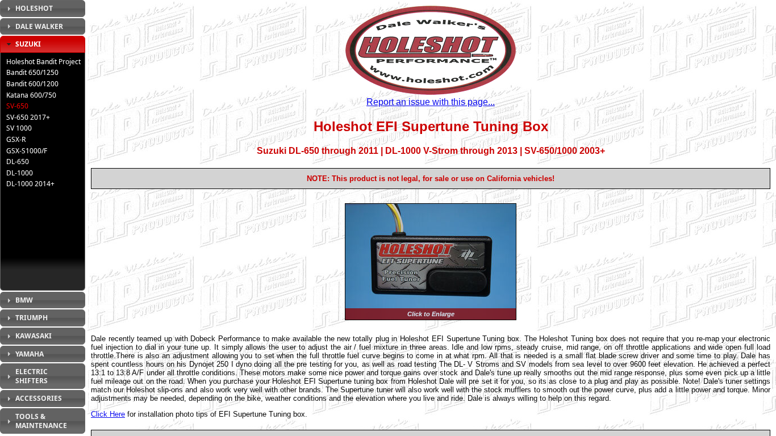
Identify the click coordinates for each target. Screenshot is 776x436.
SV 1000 (19, 128)
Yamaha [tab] (29, 354)
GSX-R (16, 139)
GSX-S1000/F (26, 151)
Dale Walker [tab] (39, 26)
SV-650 (17, 106)
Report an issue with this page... (430, 102)
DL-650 (17, 161)
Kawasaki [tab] (33, 336)
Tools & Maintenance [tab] (41, 421)
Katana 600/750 (31, 95)
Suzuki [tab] (28, 44)
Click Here (108, 414)
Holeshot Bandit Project (43, 61)
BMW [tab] (24, 300)
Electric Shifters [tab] (31, 376)
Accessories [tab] (38, 398)
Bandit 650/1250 (32, 72)
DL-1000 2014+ (30, 183)
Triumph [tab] (31, 317)
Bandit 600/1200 (32, 84)
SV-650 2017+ (28, 117)
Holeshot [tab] (34, 8)
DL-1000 (19, 173)
